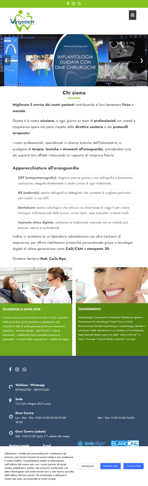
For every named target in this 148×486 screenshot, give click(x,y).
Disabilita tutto (110, 466)
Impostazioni (87, 466)
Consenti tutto (134, 466)
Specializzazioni (90, 308)
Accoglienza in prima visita (21, 309)
